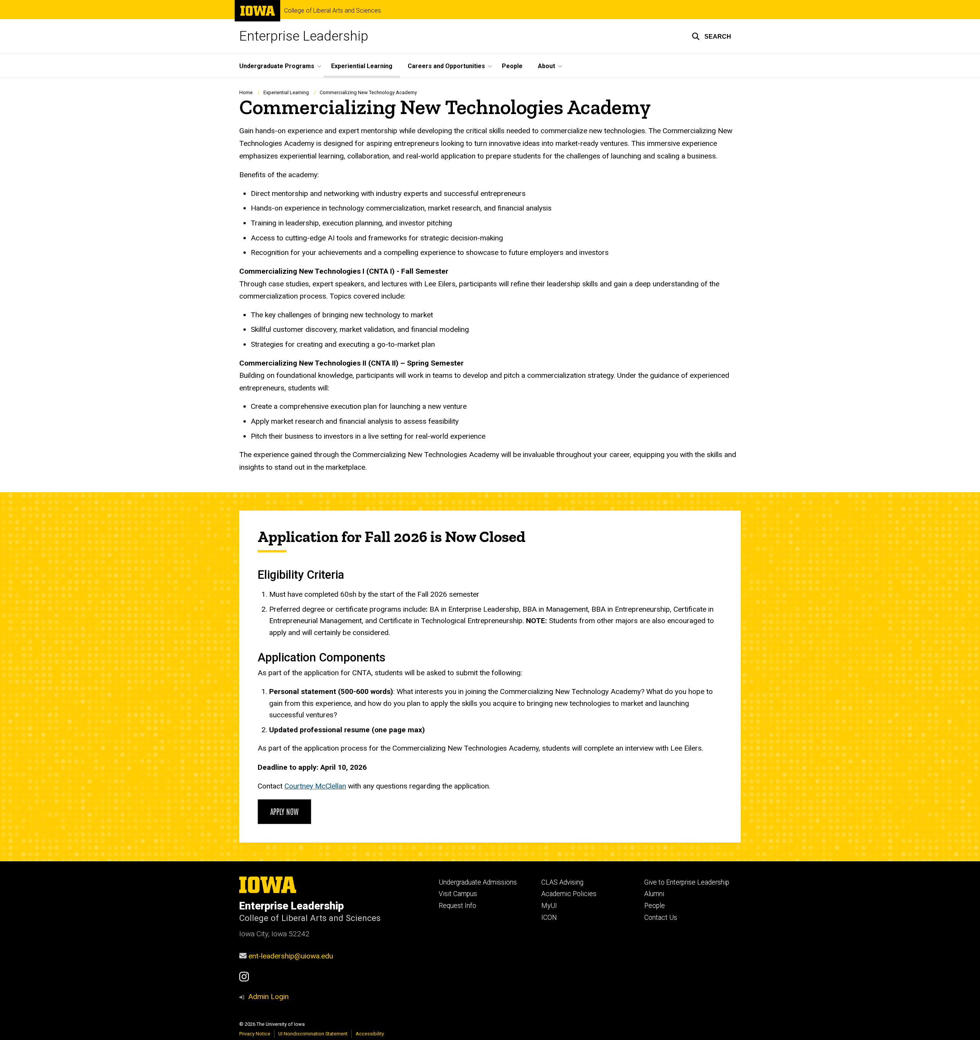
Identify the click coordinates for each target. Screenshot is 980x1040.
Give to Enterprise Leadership (686, 882)
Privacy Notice (254, 1034)
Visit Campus (458, 894)
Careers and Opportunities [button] (446, 66)
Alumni (654, 894)
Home (246, 92)
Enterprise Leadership (303, 36)
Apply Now (284, 811)
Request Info (457, 905)
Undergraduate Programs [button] (276, 66)
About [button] (546, 66)
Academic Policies (568, 894)
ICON (549, 917)
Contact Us (660, 917)
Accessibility (370, 1034)
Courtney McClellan (315, 786)
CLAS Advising (562, 882)
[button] (711, 36)
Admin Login (268, 996)
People (512, 66)
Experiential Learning (361, 66)
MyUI (549, 905)
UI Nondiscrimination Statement (313, 1034)
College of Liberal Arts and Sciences (332, 10)
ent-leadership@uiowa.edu (290, 956)
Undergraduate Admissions (478, 882)
